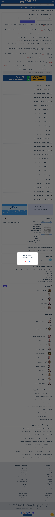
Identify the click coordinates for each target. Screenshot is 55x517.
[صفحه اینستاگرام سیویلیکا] (26, 261)
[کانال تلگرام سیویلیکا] (29, 261)
